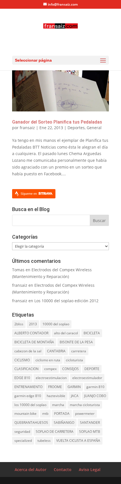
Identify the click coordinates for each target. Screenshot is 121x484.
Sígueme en (29, 193)
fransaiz (27, 127)
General (94, 127)
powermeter (85, 413)
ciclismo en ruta (47, 360)
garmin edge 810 (27, 395)
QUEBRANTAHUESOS (31, 422)
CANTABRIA (56, 351)
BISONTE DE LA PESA (76, 342)
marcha (58, 404)
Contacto (62, 469)
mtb (45, 413)
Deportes (76, 127)
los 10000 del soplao (30, 404)
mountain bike (25, 413)
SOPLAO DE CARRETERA (54, 431)
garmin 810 (95, 386)
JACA (75, 395)
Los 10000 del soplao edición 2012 (66, 300)
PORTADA (62, 413)
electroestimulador (87, 377)
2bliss (18, 324)
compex (50, 368)
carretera (78, 351)
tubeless (44, 440)
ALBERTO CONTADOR (31, 333)
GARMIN (74, 386)
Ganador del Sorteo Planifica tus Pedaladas (57, 122)
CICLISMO (22, 360)
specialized (23, 440)
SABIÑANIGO (64, 422)
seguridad (22, 431)
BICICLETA (92, 333)
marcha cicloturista (85, 404)
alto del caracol (66, 333)
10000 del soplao (55, 324)
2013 (33, 324)
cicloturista (74, 360)
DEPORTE (91, 368)
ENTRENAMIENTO (28, 386)
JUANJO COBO (95, 395)
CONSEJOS (70, 368)
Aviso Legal (89, 469)
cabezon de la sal (27, 351)
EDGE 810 (22, 377)
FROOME (55, 386)
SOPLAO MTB (89, 431)
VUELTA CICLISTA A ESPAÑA (78, 440)
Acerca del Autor (30, 469)
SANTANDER (90, 422)
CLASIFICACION (26, 368)
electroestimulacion (51, 377)
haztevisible (56, 395)
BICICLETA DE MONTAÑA (34, 342)
